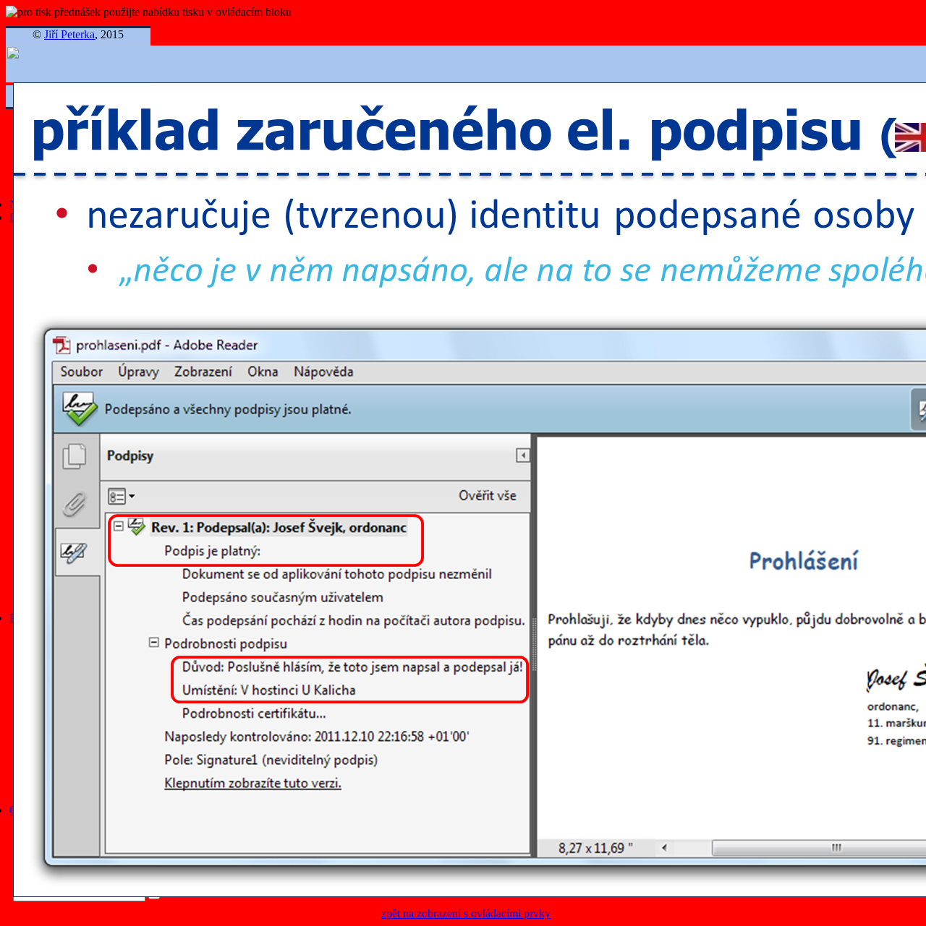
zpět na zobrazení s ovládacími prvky (466, 913)
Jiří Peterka (69, 34)
